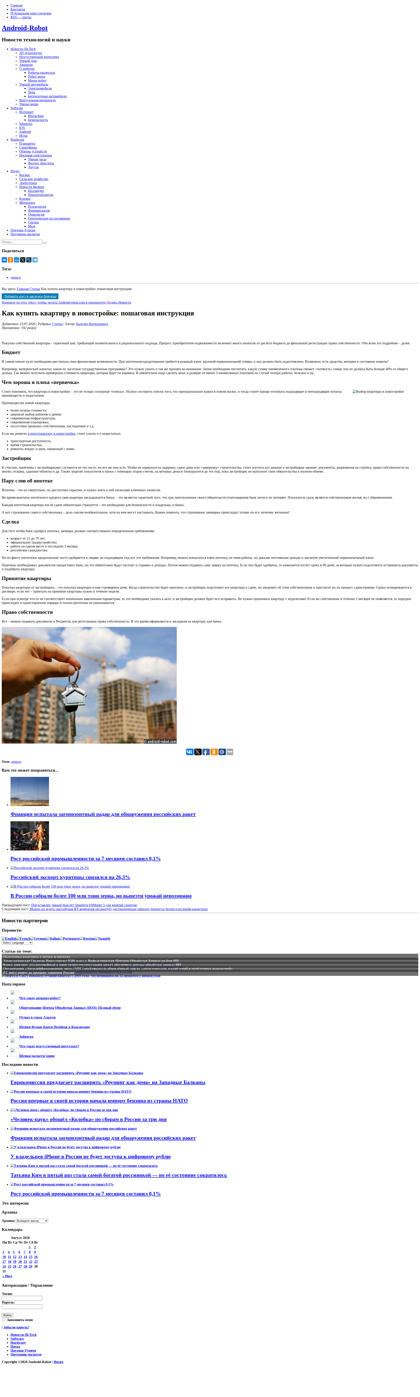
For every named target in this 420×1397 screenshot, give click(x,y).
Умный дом (28, 61)
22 (30, 1261)
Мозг (32, 226)
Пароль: (8, 1302)
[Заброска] (14, 1036)
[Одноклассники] (10, 259)
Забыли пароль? (16, 1327)
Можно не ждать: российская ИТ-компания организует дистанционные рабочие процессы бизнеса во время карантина (119, 909)
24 (4, 1266)
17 (4, 1261)
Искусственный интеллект (39, 57)
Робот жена (36, 76)
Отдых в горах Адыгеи (37, 1017)
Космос (24, 175)
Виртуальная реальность (37, 100)
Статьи (35, 289)
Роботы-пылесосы (41, 72)
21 (25, 1261)
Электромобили (40, 88)
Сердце (33, 222)
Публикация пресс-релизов (30, 13)
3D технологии (30, 53)
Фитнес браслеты (41, 163)
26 (14, 1266)
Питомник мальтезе (25, 234)
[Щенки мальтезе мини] (14, 1056)
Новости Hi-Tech (23, 49)
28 (25, 1266)
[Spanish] (102, 938)
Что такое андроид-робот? (40, 998)
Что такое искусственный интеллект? (49, 1046)
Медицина (27, 202)
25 (9, 1266)
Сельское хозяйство (33, 179)
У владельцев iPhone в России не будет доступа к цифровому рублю (90, 1156)
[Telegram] (35, 259)
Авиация (26, 65)
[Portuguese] (70, 938)
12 (14, 1257)
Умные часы (37, 159)
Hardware (17, 139)
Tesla (31, 92)
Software (16, 108)
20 (20, 1261)
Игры (23, 135)
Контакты (17, 9)
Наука (14, 171)
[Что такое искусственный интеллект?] (14, 1046)
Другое (33, 167)
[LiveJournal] (29, 259)
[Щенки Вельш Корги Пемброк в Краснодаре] (14, 1027)
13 (20, 1257)
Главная (16, 5)
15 (30, 1257)
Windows (25, 124)
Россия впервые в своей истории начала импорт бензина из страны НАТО (99, 1100)
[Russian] (87, 938)
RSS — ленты (20, 17)
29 (30, 1266)
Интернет (26, 112)
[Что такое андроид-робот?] (14, 998)
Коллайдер (36, 191)
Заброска (26, 1036)
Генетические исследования (49, 218)
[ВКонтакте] (4, 259)
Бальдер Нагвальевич (92, 324)
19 (14, 1261)
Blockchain (36, 116)
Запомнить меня (19, 1320)
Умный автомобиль (33, 84)
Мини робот (37, 80)
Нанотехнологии (40, 195)
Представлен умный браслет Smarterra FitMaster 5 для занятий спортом (84, 905)
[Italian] (53, 938)
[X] (22, 259)
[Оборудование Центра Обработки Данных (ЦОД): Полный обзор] (14, 1008)
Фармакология (39, 210)
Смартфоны (28, 147)
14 (25, 1257)
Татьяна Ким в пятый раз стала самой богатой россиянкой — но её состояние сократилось (118, 1175)
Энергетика (28, 183)
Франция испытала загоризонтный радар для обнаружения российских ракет (103, 1138)
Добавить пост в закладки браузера (30, 296)
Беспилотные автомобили (47, 96)
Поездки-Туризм (22, 230)
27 (20, 1266)
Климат (25, 199)
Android (25, 132)
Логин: (7, 1294)
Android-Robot (25, 28)
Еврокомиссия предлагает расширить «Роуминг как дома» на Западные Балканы (107, 1082)
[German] (38, 938)
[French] (23, 938)
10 (4, 1257)
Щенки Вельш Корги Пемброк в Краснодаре (54, 1027)
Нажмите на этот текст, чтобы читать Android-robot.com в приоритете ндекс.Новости (66, 302)
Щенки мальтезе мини (36, 1056)
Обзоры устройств (33, 151)
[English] (9, 938)
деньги (15, 277)
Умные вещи (28, 104)
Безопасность (38, 120)
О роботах (27, 68)
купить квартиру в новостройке (51, 433)
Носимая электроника (35, 155)
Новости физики (31, 187)
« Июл (7, 1276)
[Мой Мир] (16, 259)
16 (36, 1257)
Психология (37, 206)
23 (36, 1261)
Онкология (36, 214)
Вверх (58, 1362)
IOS (22, 128)
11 (9, 1257)
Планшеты (27, 143)
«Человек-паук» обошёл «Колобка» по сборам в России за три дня (88, 1119)
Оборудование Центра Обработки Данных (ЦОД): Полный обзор (70, 1008)
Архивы (8, 1221)
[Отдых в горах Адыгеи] (14, 1017)
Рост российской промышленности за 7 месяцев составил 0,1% (85, 1193)
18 (9, 1261)
